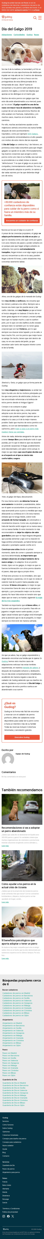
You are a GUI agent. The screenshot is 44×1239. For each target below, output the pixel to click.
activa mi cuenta (21, 10)
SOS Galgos (33, 134)
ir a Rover (36, 10)
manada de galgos (30, 667)
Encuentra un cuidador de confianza (22, 221)
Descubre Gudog (22, 737)
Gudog (5, 661)
